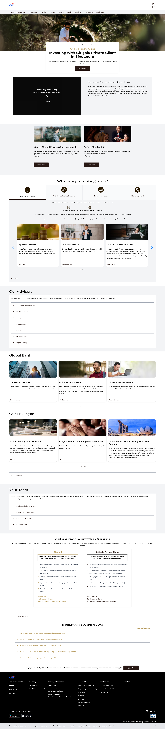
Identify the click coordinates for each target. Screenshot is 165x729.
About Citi (82, 682)
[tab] (18, 12)
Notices (12, 693)
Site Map (126, 682)
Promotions (89, 12)
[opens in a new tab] (12, 5)
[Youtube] (151, 711)
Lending (78, 12)
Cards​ (69, 12)
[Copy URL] (47, 96)
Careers (81, 696)
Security (32, 682)
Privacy (12, 686)
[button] (82, 269)
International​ (33, 12)
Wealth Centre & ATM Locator (110, 689)
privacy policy (95, 726)
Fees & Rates (52, 685)
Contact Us (104, 682)
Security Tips (33, 685)
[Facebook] (155, 711)
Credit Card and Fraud (37, 689)
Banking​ (44, 12)
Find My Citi (104, 692)
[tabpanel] (82, 241)
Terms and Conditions (17, 682)
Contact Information (107, 685)
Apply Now (100, 12)
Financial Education (85, 702)
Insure (61, 12)
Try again (47, 101)
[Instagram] (147, 711)
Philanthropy (82, 706)
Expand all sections (143, 628)
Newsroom (82, 692)
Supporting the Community (87, 689)
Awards (81, 699)
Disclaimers (14, 689)
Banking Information (56, 682)
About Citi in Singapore (86, 685)
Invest (53, 12)
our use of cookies (109, 726)
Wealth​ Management (18, 12)
